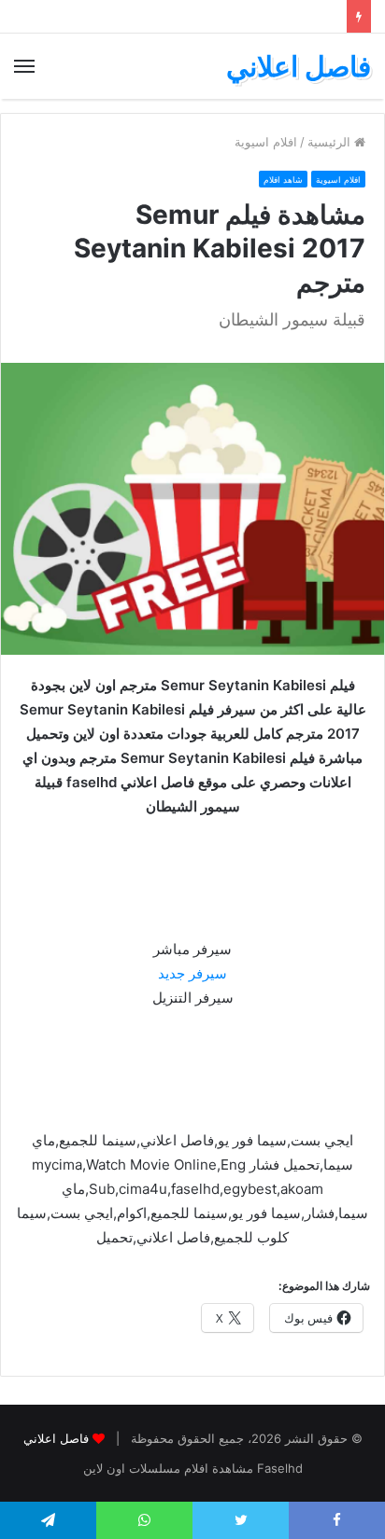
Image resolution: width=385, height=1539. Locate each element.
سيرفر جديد (192, 973)
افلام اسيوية (266, 141)
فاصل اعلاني (56, 1438)
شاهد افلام (283, 179)
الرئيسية (330, 141)
